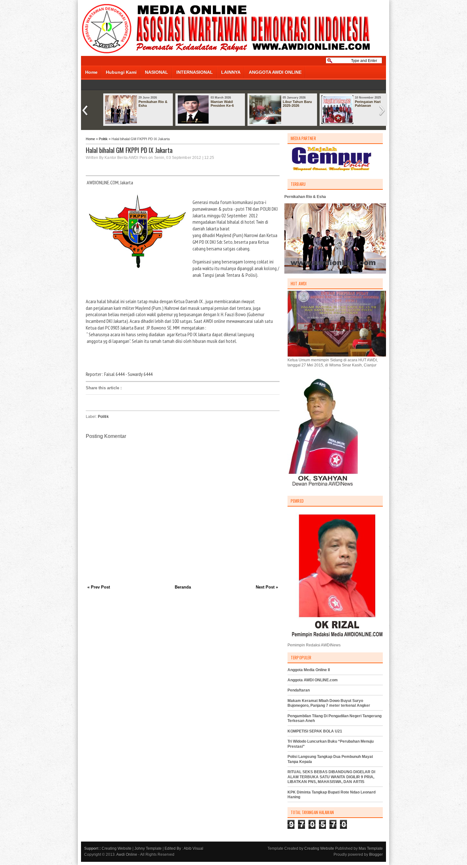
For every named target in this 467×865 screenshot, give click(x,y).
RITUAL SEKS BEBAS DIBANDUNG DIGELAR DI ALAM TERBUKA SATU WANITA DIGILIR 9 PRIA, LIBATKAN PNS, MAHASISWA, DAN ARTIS (331, 777)
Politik (103, 139)
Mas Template (371, 848)
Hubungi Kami (121, 72)
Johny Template (148, 848)
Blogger (376, 854)
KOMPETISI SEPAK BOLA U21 (315, 731)
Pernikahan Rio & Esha (153, 103)
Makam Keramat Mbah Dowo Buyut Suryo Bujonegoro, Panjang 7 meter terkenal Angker (329, 703)
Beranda (183, 587)
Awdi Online (126, 854)
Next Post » (267, 587)
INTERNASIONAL (194, 72)
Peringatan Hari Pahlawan (368, 103)
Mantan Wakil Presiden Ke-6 (222, 103)
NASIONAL (156, 72)
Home (91, 72)
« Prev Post (98, 587)
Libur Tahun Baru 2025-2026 (297, 103)
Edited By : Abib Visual (184, 848)
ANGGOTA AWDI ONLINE (275, 72)
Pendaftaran (299, 690)
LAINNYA (230, 72)
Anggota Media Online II (309, 670)
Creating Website (117, 848)
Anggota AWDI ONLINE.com (313, 680)
